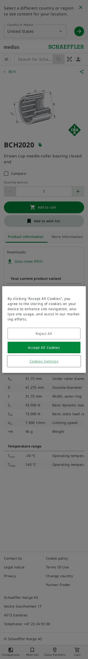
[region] (44, 329)
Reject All (44, 333)
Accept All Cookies (44, 347)
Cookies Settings (44, 361)
